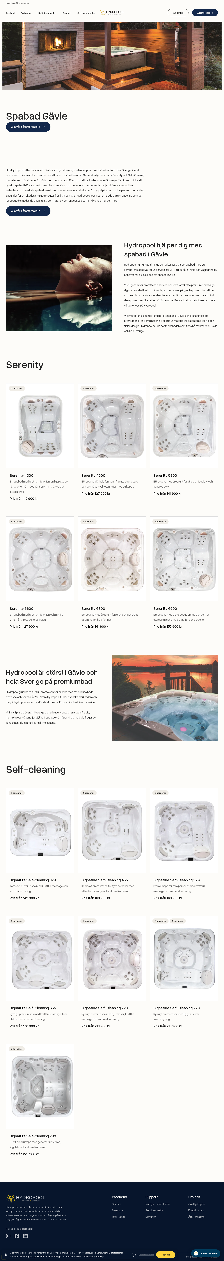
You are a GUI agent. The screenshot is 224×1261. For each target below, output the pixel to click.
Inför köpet (118, 1217)
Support (66, 13)
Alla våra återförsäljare (25, 127)
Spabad (10, 13)
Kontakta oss (196, 1210)
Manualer (151, 1217)
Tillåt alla (165, 1254)
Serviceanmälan (86, 13)
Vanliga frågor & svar (158, 1204)
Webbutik (178, 12)
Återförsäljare (205, 12)
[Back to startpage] (112, 12)
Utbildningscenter (46, 13)
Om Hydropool (196, 1204)
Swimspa (26, 13)
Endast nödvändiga (146, 1254)
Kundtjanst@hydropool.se (17, 3)
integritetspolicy (95, 1256)
